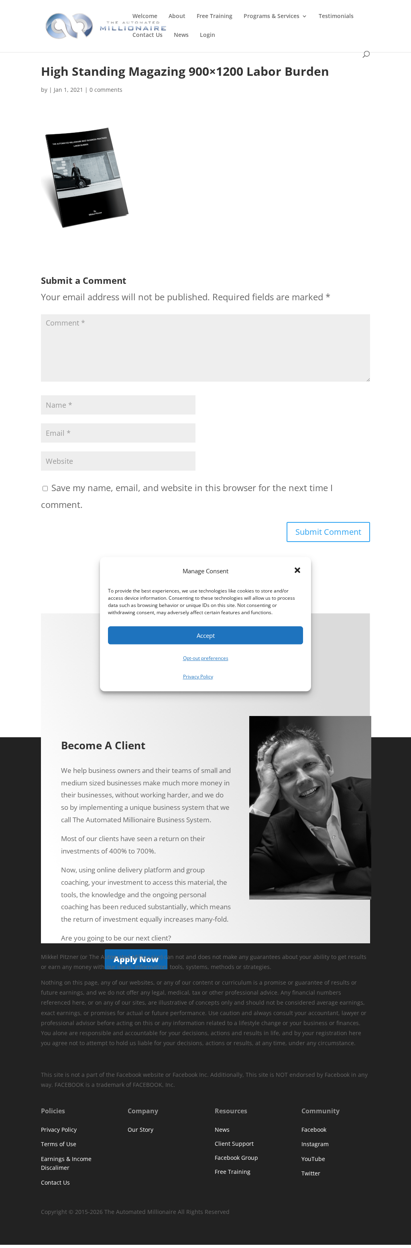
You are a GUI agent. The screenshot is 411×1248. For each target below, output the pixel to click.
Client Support (234, 1143)
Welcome (144, 16)
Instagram (315, 1144)
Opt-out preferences (205, 658)
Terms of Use (58, 1144)
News (181, 35)
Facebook (313, 1129)
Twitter (310, 1173)
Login (207, 35)
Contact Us (147, 35)
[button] (298, 571)
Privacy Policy (198, 676)
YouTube (313, 1159)
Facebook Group (236, 1157)
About (177, 16)
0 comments (106, 89)
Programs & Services (271, 16)
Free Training (214, 16)
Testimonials (336, 16)
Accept (206, 635)
